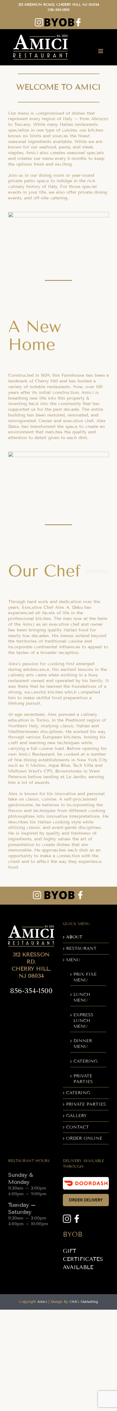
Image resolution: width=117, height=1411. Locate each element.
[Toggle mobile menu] (101, 51)
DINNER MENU (82, 1043)
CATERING (85, 1061)
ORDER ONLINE (84, 1138)
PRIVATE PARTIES (83, 1078)
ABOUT (74, 936)
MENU (73, 959)
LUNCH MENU (81, 997)
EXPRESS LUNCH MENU (83, 1020)
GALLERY (76, 1115)
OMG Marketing (84, 1302)
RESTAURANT (81, 948)
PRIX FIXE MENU (85, 977)
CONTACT (77, 1127)
